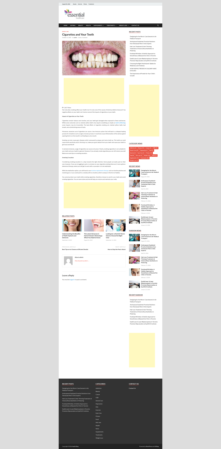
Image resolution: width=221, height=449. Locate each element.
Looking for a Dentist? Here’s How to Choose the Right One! (115, 236)
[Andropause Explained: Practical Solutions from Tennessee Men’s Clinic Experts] (134, 181)
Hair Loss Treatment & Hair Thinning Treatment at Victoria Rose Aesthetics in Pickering (142, 48)
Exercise (80, 4)
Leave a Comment (82, 37)
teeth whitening (120, 123)
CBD (155, 148)
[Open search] (158, 25)
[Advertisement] (94, 91)
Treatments (91, 4)
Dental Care (65, 31)
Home (65, 25)
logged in (72, 279)
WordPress (149, 446)
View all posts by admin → (82, 261)
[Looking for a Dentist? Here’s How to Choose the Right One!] (116, 226)
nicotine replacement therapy (99, 170)
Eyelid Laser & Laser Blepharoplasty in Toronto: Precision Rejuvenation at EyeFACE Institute (149, 219)
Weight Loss (123, 25)
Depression (144, 150)
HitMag (157, 446)
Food (132, 155)
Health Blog (75, 446)
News (154, 155)
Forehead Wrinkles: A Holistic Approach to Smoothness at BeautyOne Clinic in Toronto (149, 207)
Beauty (74, 4)
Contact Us (135, 25)
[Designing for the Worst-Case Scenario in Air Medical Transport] (134, 170)
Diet (151, 150)
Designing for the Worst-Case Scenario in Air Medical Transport (150, 172)
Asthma (72, 25)
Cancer (148, 148)
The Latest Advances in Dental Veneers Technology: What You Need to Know (93, 236)
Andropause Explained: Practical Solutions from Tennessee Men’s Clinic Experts (148, 183)
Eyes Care (141, 153)
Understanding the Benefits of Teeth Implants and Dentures (71, 236)
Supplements (98, 25)
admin (75, 37)
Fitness (85, 4)
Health (88, 25)
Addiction (133, 148)
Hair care (139, 155)
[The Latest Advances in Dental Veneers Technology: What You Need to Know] (94, 226)
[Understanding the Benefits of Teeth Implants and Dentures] (72, 226)
